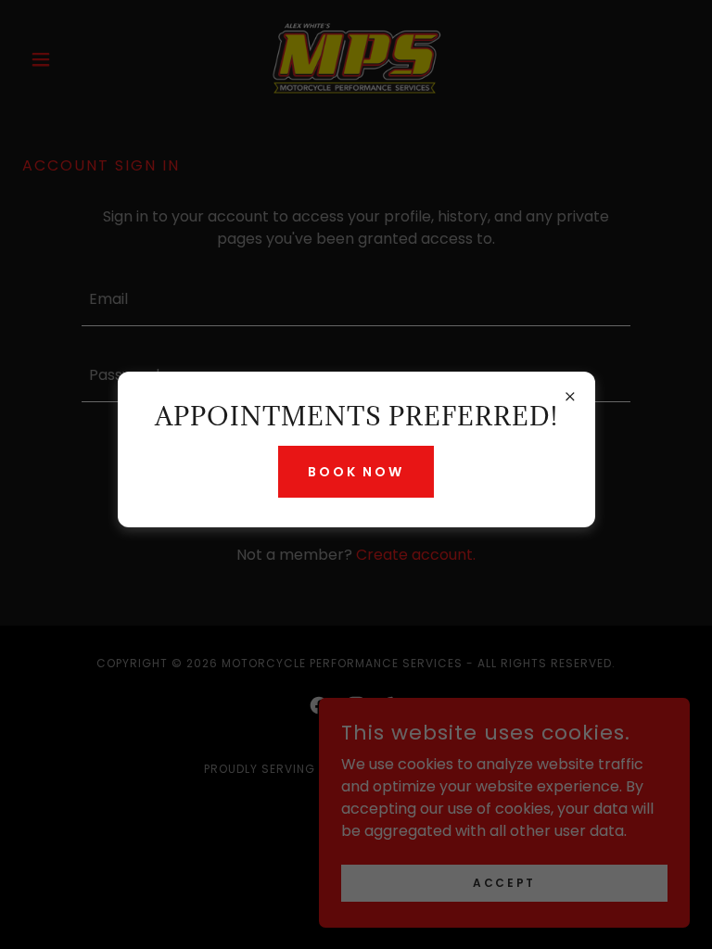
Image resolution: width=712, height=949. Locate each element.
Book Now (356, 471)
